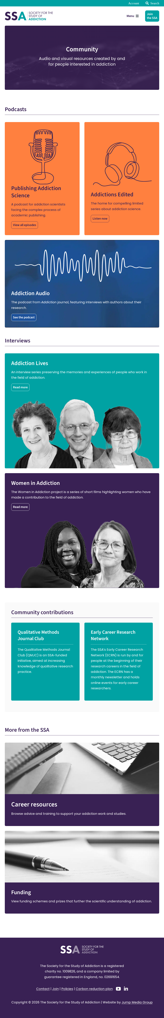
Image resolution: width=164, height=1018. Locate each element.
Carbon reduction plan (94, 989)
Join (55, 989)
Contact (43, 989)
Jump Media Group (137, 1002)
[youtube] (118, 988)
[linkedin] (126, 989)
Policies (67, 989)
